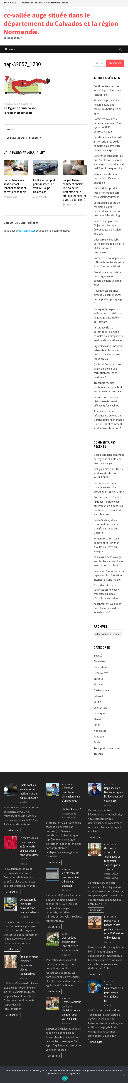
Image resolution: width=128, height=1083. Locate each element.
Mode (97, 725)
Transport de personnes (107, 748)
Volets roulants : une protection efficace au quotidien (106, 178)
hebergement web (104, 604)
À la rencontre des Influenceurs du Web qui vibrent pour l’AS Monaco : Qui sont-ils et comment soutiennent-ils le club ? (109, 419)
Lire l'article (12, 830)
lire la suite (54, 862)
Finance (98, 684)
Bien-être (99, 661)
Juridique (99, 713)
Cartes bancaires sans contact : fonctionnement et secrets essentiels (15, 186)
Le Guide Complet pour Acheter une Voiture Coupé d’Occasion (44, 186)
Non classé (100, 730)
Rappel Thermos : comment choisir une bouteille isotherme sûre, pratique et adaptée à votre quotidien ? (75, 190)
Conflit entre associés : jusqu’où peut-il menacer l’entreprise (108, 90)
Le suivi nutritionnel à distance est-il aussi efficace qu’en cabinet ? (107, 401)
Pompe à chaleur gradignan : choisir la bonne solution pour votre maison (71, 1010)
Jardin (97, 702)
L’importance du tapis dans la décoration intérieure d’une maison (109, 575)
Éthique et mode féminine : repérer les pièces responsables (29, 965)
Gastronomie (101, 690)
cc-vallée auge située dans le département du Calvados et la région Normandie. (61, 23)
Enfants (98, 678)
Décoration (100, 667)
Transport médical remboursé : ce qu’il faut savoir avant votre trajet (108, 387)
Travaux (98, 754)
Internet (98, 696)
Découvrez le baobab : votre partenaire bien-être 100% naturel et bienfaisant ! (114, 929)
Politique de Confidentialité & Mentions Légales (45, 2)
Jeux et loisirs (102, 707)
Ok (64, 1078)
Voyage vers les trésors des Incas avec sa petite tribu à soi (108, 561)
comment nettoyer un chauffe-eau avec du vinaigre (109, 459)
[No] (124, 1074)
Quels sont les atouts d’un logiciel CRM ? (108, 473)
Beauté (98, 655)
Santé (97, 742)
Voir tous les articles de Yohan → (24, 137)
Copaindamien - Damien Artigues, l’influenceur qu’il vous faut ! (107, 502)
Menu (12, 49)
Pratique (99, 736)
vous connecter (26, 230)
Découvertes (101, 673)
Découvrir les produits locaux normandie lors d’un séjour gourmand (106, 193)
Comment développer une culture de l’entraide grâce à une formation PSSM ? (109, 262)
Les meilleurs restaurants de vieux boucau (108, 510)
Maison (98, 719)
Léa (96, 571)
